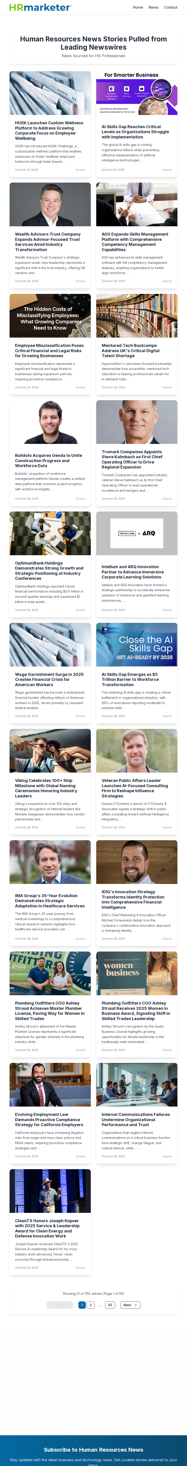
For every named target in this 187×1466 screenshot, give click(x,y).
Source (80, 169)
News (153, 7)
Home (138, 7)
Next (127, 1305)
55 (110, 1305)
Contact (170, 7)
